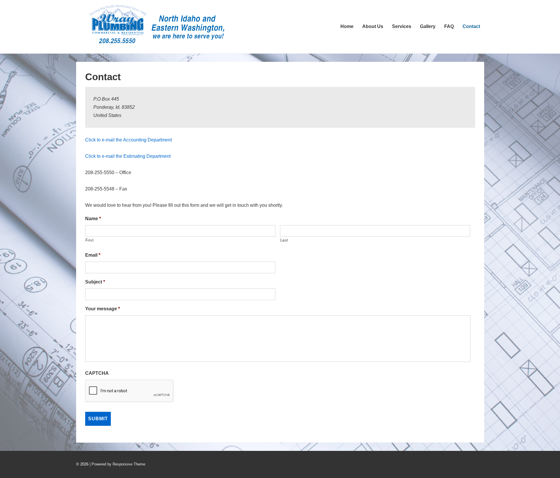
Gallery (427, 26)
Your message (102, 308)
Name (93, 218)
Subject (95, 281)
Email (92, 255)
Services (401, 26)
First (89, 240)
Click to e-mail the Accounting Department (128, 139)
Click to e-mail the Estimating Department (128, 156)
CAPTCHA (97, 373)
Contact (471, 26)
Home (347, 26)
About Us (372, 26)
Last (284, 240)
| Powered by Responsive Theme (117, 464)
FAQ (449, 26)
